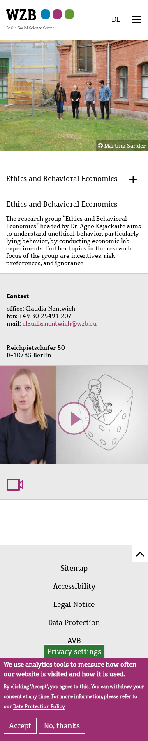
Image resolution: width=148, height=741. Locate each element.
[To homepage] (30, 19)
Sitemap (74, 568)
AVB (74, 641)
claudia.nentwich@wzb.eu (60, 323)
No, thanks (62, 726)
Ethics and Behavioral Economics (61, 179)
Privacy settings (74, 651)
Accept (20, 726)
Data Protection (74, 623)
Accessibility (74, 586)
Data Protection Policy (39, 706)
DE (116, 19)
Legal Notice (74, 604)
